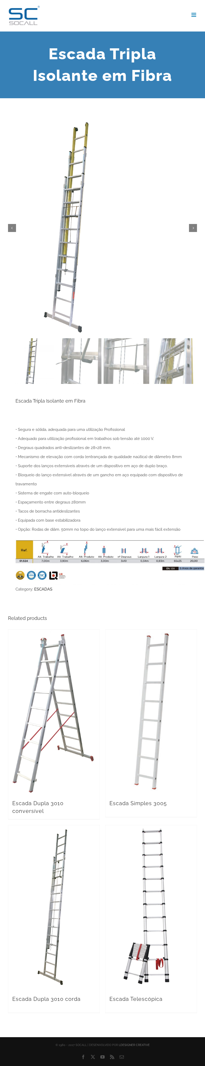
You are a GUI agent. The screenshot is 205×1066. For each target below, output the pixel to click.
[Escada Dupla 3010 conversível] (54, 712)
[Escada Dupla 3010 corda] (54, 907)
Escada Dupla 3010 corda (46, 999)
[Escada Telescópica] (151, 907)
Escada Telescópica (136, 999)
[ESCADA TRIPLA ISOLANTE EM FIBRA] (102, 228)
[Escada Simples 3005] (151, 712)
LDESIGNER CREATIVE (134, 1045)
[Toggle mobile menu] (194, 15)
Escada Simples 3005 (138, 803)
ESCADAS (43, 589)
